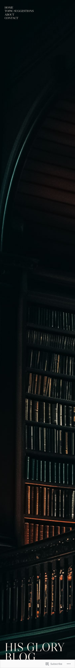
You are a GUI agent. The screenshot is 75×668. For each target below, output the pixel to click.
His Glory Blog (34, 652)
